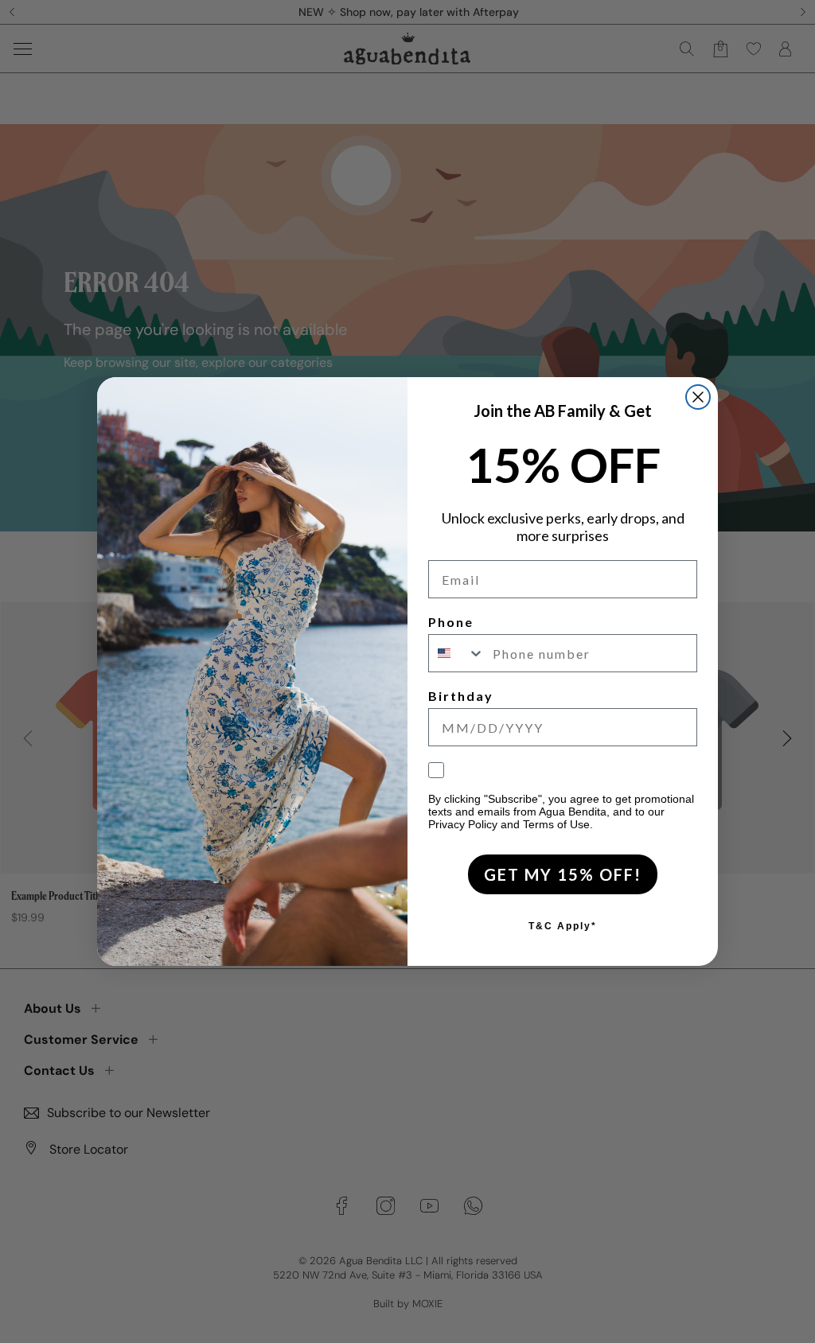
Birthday (460, 695)
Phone (451, 621)
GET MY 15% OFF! (562, 874)
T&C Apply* (562, 926)
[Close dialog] (698, 397)
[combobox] (457, 653)
